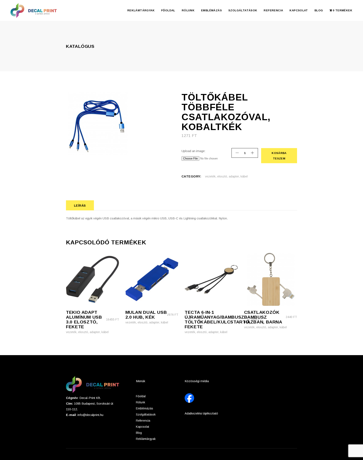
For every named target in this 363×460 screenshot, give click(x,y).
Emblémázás (144, 408)
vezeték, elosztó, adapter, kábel (226, 176)
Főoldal (141, 396)
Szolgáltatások (146, 414)
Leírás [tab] (80, 205)
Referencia (143, 420)
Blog (139, 432)
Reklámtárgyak (146, 438)
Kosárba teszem (279, 155)
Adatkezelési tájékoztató (201, 413)
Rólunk (140, 402)
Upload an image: (193, 151)
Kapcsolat (142, 426)
